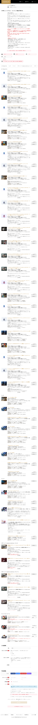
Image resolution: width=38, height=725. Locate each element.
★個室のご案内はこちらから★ (13, 45)
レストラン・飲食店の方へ (5, 714)
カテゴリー (4, 59)
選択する (34, 73)
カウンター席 (10, 61)
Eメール (7, 684)
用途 (8, 648)
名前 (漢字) (7, 679)
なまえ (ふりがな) (5, 677)
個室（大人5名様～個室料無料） (18, 61)
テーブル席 (5, 61)
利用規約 (12, 714)
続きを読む (19, 81)
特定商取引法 (26, 714)
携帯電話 (7, 681)
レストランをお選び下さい (11, 5)
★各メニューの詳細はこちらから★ (13, 23)
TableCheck (29, 673)
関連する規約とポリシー (19, 699)
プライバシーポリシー (19, 714)
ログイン (8, 673)
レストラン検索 (33, 714)
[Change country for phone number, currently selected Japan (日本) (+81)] (12, 682)
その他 (13, 653)
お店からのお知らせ (10, 12)
